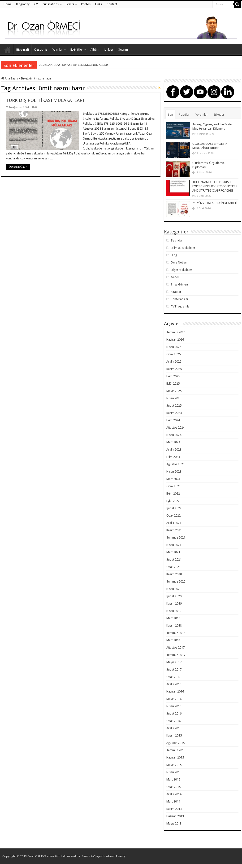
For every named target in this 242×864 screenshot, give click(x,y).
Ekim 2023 (173, 457)
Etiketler (219, 114)
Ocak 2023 (173, 486)
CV (36, 4)
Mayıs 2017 (174, 662)
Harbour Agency (114, 856)
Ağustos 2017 (175, 647)
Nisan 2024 (173, 435)
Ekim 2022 (173, 493)
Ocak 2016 (173, 721)
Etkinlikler (76, 49)
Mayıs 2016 (174, 699)
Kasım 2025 (174, 369)
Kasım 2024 (174, 413)
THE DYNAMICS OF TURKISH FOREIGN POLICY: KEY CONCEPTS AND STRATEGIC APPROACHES (214, 186)
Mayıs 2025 (174, 391)
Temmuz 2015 (175, 750)
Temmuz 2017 (175, 655)
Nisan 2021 (173, 545)
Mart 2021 (173, 552)
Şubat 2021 (174, 559)
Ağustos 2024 (175, 427)
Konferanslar (179, 299)
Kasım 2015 (174, 735)
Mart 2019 (173, 618)
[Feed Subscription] (159, 88)
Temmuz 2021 (175, 537)
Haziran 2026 (175, 339)
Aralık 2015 (173, 728)
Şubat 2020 (174, 596)
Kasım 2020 (174, 574)
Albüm (95, 49)
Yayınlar (57, 49)
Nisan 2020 (173, 589)
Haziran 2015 (175, 757)
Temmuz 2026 (175, 332)
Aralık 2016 (173, 684)
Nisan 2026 (173, 347)
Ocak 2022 (173, 515)
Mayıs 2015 (174, 765)
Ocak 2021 (173, 567)
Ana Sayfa (7, 49)
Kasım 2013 (174, 809)
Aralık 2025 (173, 361)
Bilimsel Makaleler (183, 248)
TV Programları (181, 306)
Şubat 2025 (174, 405)
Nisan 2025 (173, 398)
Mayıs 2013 (174, 823)
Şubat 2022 (174, 508)
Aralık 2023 (173, 449)
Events (70, 4)
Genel (175, 277)
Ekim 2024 (173, 420)
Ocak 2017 (173, 677)
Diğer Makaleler (181, 270)
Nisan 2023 (173, 471)
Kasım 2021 (174, 530)
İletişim (123, 49)
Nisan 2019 (173, 611)
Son (170, 114)
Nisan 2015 (173, 772)
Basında (176, 240)
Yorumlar (201, 114)
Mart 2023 (173, 479)
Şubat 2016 (174, 713)
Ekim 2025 (173, 376)
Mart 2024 (173, 442)
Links (98, 4)
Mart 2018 (173, 640)
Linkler (108, 49)
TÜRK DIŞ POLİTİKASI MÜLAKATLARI (45, 100)
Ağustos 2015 (175, 743)
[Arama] (237, 4)
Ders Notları (179, 262)
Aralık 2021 (173, 523)
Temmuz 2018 (175, 633)
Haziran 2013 (175, 816)
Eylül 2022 (173, 501)
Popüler (184, 114)
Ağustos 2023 (175, 464)
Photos (86, 4)
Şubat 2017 (174, 669)
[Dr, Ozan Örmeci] (121, 27)
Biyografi (22, 49)
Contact (112, 4)
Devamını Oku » (18, 166)
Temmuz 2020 (175, 581)
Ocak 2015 (173, 787)
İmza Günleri (179, 284)
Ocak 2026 (173, 354)
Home (7, 4)
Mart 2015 (173, 779)
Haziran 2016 (175, 691)
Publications (51, 4)
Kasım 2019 (174, 603)
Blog (174, 255)
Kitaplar (176, 292)
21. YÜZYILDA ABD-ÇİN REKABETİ (214, 203)
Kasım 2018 (174, 625)
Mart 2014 (173, 801)
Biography (23, 4)
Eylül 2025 (173, 383)
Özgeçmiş (40, 49)
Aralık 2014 (173, 794)
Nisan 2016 (173, 706)
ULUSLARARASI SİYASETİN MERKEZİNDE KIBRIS (73, 64)
